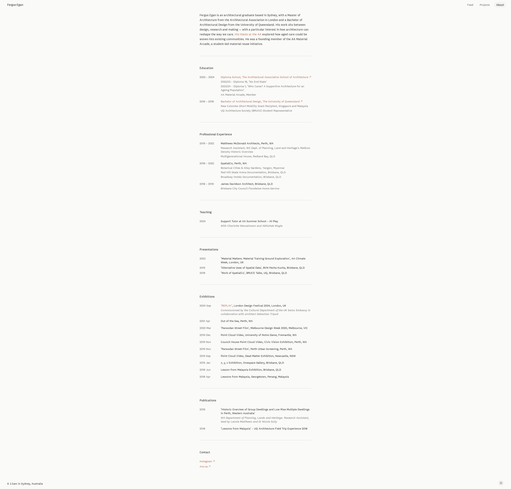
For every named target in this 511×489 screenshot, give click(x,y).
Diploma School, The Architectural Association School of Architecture (264, 77)
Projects (485, 5)
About (500, 5)
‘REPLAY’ (226, 305)
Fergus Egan (15, 5)
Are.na (204, 466)
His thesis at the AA (248, 34)
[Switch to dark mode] (501, 483)
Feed (470, 5)
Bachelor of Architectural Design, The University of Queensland (260, 101)
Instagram (206, 461)
